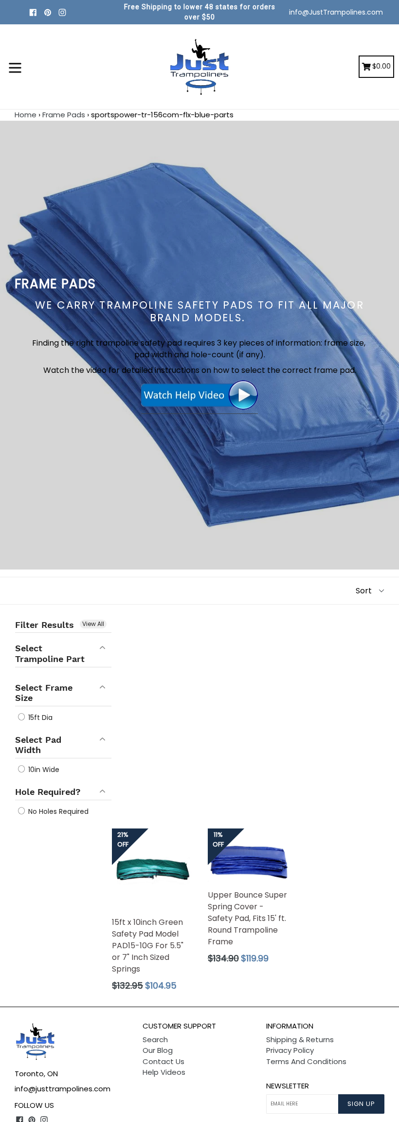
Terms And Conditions (306, 1061)
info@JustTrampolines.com (336, 12)
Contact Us (163, 1061)
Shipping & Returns (300, 1039)
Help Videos (164, 1072)
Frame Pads (63, 115)
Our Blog (158, 1050)
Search (155, 1039)
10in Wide (42, 769)
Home (25, 115)
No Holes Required (57, 811)
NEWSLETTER (287, 1086)
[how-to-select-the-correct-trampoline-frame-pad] (199, 408)
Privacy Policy (290, 1050)
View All (93, 624)
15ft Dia (39, 717)
